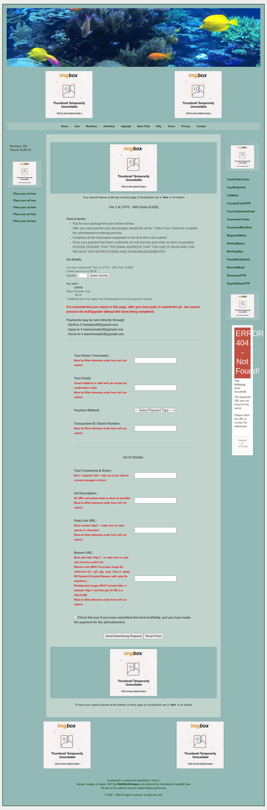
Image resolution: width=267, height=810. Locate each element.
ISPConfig (243, 446)
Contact (201, 126)
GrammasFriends (238, 219)
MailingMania (236, 243)
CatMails (232, 195)
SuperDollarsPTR (238, 283)
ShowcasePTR (236, 275)
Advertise (109, 126)
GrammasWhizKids (239, 227)
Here (165, 197)
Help (158, 126)
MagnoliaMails (236, 235)
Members (91, 126)
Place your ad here (24, 193)
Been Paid (143, 126)
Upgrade (126, 126)
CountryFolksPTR (239, 203)
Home (64, 126)
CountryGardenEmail (241, 211)
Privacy (185, 126)
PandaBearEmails (238, 259)
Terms (171, 126)
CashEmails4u (236, 187)
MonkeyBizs (235, 251)
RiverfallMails (236, 267)
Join (77, 126)
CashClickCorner (238, 179)
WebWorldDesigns (128, 784)
